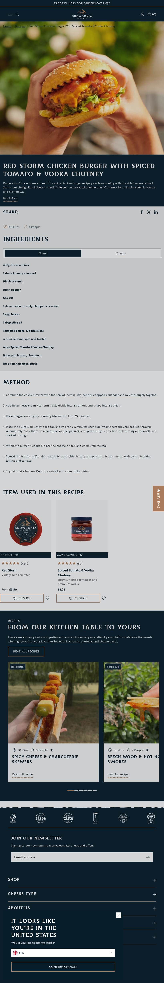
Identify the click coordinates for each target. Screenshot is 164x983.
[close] (118, 915)
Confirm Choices (63, 967)
